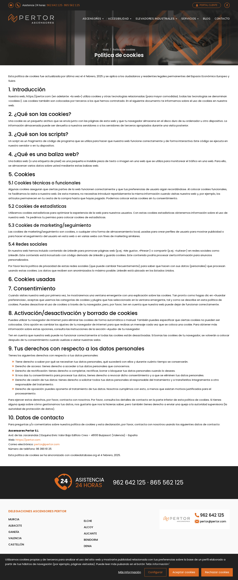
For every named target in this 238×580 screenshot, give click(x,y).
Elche (88, 521)
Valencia (15, 538)
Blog (206, 18)
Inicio (106, 49)
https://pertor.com (28, 440)
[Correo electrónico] (11, 5)
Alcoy (88, 527)
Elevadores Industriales (155, 18)
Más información (129, 572)
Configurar (155, 572)
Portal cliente (208, 5)
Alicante (90, 533)
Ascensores (92, 18)
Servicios (189, 18)
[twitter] (227, 5)
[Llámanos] (18, 5)
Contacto (222, 18)
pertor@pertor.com (47, 444)
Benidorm (91, 540)
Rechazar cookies (217, 572)
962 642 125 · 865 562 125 (63, 5)
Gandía (13, 532)
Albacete (15, 526)
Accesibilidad (119, 18)
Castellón (16, 544)
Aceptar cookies (183, 572)
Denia (88, 546)
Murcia (13, 519)
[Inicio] (31, 19)
